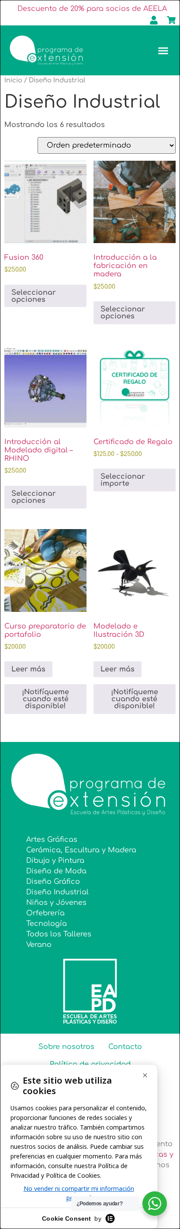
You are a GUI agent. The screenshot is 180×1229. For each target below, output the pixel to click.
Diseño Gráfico (53, 882)
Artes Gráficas (51, 840)
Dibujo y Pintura (55, 861)
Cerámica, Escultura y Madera (81, 850)
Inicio (13, 80)
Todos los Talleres (58, 934)
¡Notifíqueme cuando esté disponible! (45, 699)
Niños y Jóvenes (56, 903)
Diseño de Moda (56, 871)
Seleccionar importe (122, 480)
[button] (163, 50)
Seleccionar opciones (33, 296)
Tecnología (46, 924)
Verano (39, 945)
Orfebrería (45, 913)
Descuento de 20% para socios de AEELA (92, 9)
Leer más (28, 669)
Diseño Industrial (57, 892)
